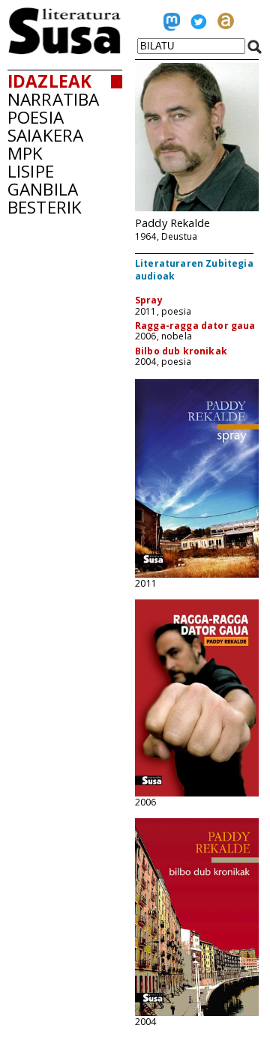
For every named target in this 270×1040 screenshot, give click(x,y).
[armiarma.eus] (226, 24)
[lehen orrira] (65, 50)
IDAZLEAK (50, 81)
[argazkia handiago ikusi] (197, 208)
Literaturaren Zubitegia (194, 263)
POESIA (36, 117)
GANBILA (43, 189)
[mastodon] (172, 24)
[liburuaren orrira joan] (197, 574)
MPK (25, 153)
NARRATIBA (53, 99)
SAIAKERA (45, 135)
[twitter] (199, 24)
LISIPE (31, 171)
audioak (155, 276)
